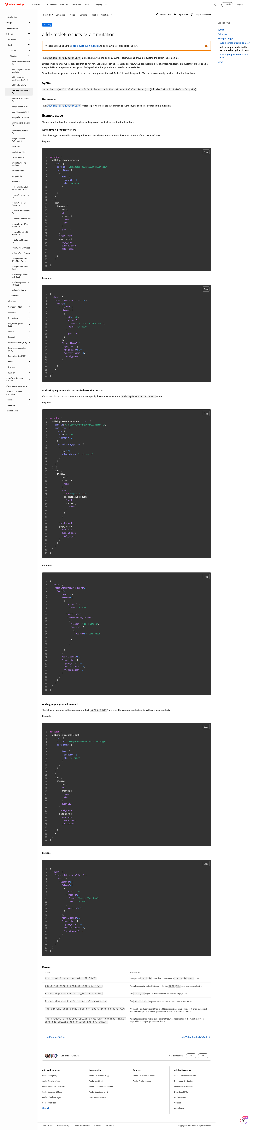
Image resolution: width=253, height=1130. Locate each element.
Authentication (180, 1097)
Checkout (12, 301)
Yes (191, 1055)
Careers (177, 1102)
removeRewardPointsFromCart (21, 225)
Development (12, 28)
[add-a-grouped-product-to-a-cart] (79, 704)
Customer (12, 312)
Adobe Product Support (142, 1081)
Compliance (179, 1108)
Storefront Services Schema (14, 379)
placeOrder (16, 181)
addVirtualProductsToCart (21, 99)
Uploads (11, 367)
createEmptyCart (19, 152)
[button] (163, 14)
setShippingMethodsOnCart (20, 283)
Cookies (97, 1125)
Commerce (52, 4)
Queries (13, 50)
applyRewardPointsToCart (21, 123)
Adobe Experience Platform (53, 1086)
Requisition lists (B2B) (17, 356)
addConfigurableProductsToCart (21, 70)
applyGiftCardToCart (20, 117)
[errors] (53, 967)
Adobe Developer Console (185, 1075)
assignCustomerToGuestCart (18, 139)
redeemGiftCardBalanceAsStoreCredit (20, 188)
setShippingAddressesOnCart (20, 275)
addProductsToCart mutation (85, 45)
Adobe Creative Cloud (51, 1081)
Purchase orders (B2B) (17, 342)
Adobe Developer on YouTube (101, 1086)
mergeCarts (17, 176)
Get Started (76, 4)
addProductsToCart (19, 85)
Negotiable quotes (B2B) (15, 324)
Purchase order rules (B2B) (16, 349)
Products (36, 4)
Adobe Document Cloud (52, 1092)
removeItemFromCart (21, 218)
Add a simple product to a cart (235, 42)
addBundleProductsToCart (21, 62)
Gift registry (13, 318)
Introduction (11, 17)
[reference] (58, 99)
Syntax (221, 29)
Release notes (12, 410)
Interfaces (14, 295)
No (203, 1055)
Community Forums (97, 1097)
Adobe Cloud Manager (51, 1097)
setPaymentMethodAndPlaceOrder (20, 259)
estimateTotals (18, 170)
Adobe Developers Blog (98, 1075)
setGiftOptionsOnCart (21, 247)
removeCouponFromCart (21, 196)
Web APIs (64, 4)
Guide (72, 14)
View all (45, 1108)
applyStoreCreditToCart (20, 131)
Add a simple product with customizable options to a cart (235, 49)
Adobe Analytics (49, 1102)
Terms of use (47, 1125)
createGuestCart (18, 157)
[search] (215, 5)
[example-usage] (65, 115)
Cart (10, 45)
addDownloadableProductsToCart (20, 78)
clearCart (16, 146)
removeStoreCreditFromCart (20, 233)
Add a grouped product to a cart (234, 56)
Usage (9, 22)
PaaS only (47, 25)
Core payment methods (16, 386)
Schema (9, 34)
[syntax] (53, 83)
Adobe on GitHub (96, 1081)
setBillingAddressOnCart (20, 241)
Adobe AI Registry (49, 1075)
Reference (10, 405)
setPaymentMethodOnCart (20, 267)
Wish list (11, 372)
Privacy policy (63, 1125)
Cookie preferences (82, 1125)
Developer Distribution (183, 1081)
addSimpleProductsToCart (21, 91)
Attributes (12, 39)
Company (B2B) (15, 307)
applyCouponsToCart (20, 112)
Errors (220, 61)
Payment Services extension (14, 392)
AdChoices (110, 1125)
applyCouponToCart (20, 106)
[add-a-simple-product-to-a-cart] (77, 129)
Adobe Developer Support (143, 1075)
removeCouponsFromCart (19, 203)
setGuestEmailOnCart (21, 253)
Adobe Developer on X (98, 1092)
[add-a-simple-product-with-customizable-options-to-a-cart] (107, 390)
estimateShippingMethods (19, 163)
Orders (11, 331)
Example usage (225, 38)
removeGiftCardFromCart (21, 211)
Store (10, 361)
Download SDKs (181, 1092)
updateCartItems (19, 290)
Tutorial (9, 399)
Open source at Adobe (183, 1086)
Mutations (14, 56)
